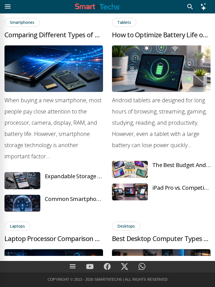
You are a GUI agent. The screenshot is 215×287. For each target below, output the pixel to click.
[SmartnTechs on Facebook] (107, 266)
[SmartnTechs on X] (124, 266)
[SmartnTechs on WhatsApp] (142, 266)
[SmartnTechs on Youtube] (90, 266)
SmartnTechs (108, 279)
